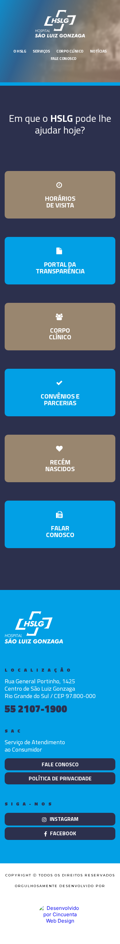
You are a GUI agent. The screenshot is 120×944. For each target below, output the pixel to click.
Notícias (98, 51)
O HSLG (19, 51)
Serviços (41, 51)
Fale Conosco (63, 58)
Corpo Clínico (69, 51)
